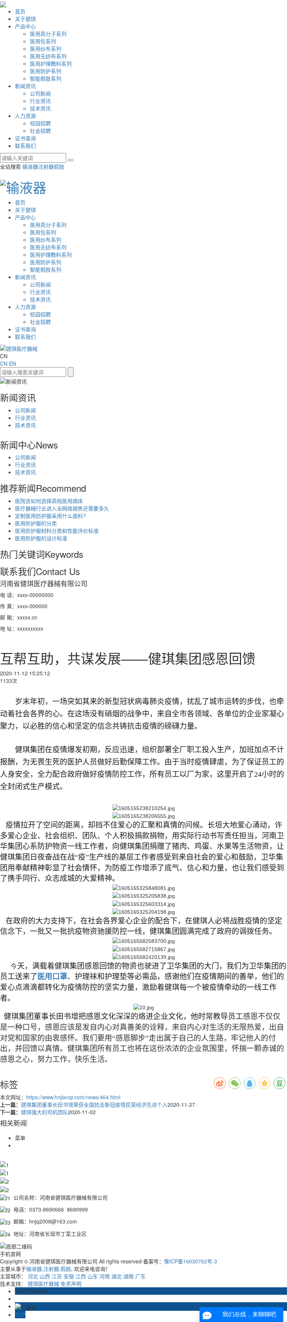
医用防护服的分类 (36, 523)
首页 (20, 11)
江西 (80, 1276)
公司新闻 (40, 93)
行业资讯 (40, 100)
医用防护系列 (45, 71)
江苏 (57, 1276)
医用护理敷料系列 (51, 63)
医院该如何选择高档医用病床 (49, 500)
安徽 (69, 1276)
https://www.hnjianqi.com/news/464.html (73, 1097)
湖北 (116, 1276)
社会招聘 (40, 130)
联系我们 (25, 145)
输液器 (30, 166)
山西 (45, 1276)
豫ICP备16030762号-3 (190, 1261)
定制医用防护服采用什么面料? (50, 515)
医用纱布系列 (45, 48)
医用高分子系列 (48, 33)
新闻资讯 (25, 86)
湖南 (128, 1276)
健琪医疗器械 (43, 1283)
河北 (33, 1276)
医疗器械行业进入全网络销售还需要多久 (62, 508)
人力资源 (25, 115)
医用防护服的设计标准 (41, 538)
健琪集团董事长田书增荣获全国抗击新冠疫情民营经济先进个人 (94, 1104)
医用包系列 (43, 41)
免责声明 (71, 1283)
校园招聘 (40, 123)
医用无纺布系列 (48, 56)
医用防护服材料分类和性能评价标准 (57, 530)
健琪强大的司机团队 (44, 1112)
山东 (92, 1276)
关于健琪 (25, 18)
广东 (140, 1276)
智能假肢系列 (45, 78)
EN (12, 363)
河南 (104, 1276)
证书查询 (25, 138)
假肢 (59, 166)
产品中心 (25, 26)
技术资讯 (40, 108)
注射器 (46, 166)
